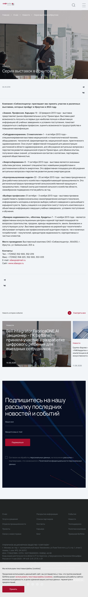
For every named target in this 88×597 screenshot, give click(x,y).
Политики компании (77, 529)
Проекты (6, 529)
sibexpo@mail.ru (18, 260)
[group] (36, 344)
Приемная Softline (76, 534)
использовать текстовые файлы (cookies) (34, 576)
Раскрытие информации (47, 514)
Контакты (41, 524)
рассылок (67, 457)
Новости (26, 15)
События (72, 514)
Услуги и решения (10, 519)
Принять (13, 589)
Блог (39, 534)
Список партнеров (45, 519)
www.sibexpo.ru (16, 263)
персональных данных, (40, 457)
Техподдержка (74, 524)
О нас (15, 15)
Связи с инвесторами (11, 534)
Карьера (40, 529)
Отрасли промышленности (14, 524)
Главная (5, 15)
